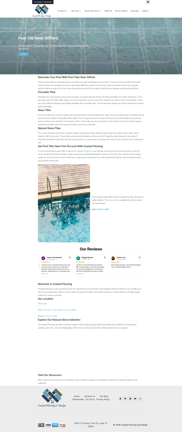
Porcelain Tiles (46, 92)
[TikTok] (140, 399)
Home (76, 396)
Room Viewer (121, 11)
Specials (135, 11)
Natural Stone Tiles (49, 128)
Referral (108, 11)
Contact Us (89, 396)
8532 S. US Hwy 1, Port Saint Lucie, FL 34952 (57, 310)
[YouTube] (135, 399)
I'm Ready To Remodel (43, 2)
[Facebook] (125, 399)
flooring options (112, 200)
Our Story (90, 399)
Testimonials (78, 399)
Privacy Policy (103, 399)
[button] (142, 265)
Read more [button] (79, 274)
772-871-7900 (102, 209)
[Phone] (148, 2)
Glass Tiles (44, 110)
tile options (87, 151)
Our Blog (104, 396)
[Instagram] (130, 399)
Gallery (145, 11)
